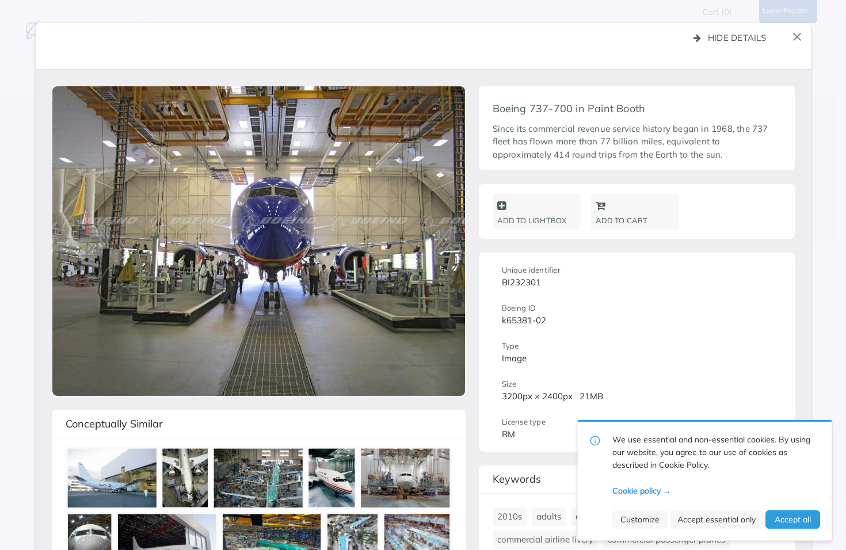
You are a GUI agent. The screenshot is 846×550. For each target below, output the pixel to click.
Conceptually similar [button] (114, 423)
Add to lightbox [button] (532, 220)
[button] (797, 37)
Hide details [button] (737, 37)
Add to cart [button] (622, 220)
